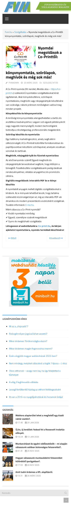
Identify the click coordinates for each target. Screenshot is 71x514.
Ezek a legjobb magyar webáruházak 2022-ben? (33, 356)
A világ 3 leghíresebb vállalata (23, 382)
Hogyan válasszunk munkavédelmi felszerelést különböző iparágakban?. (39, 459)
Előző (13, 238)
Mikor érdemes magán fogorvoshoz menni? (31, 348)
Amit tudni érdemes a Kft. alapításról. (34, 472)
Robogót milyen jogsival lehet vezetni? (28, 333)
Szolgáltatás (20, 32)
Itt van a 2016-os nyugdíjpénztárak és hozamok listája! (36, 397)
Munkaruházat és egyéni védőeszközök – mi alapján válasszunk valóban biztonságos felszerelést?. (41, 445)
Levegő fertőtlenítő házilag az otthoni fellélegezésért (35, 389)
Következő (54, 238)
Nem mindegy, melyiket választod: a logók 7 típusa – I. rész (38, 363)
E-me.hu (29, 205)
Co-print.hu (44, 226)
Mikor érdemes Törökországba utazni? (28, 341)
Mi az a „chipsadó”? (18, 326)
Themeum (21, 500)
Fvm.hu (8, 32)
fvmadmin (14, 83)
